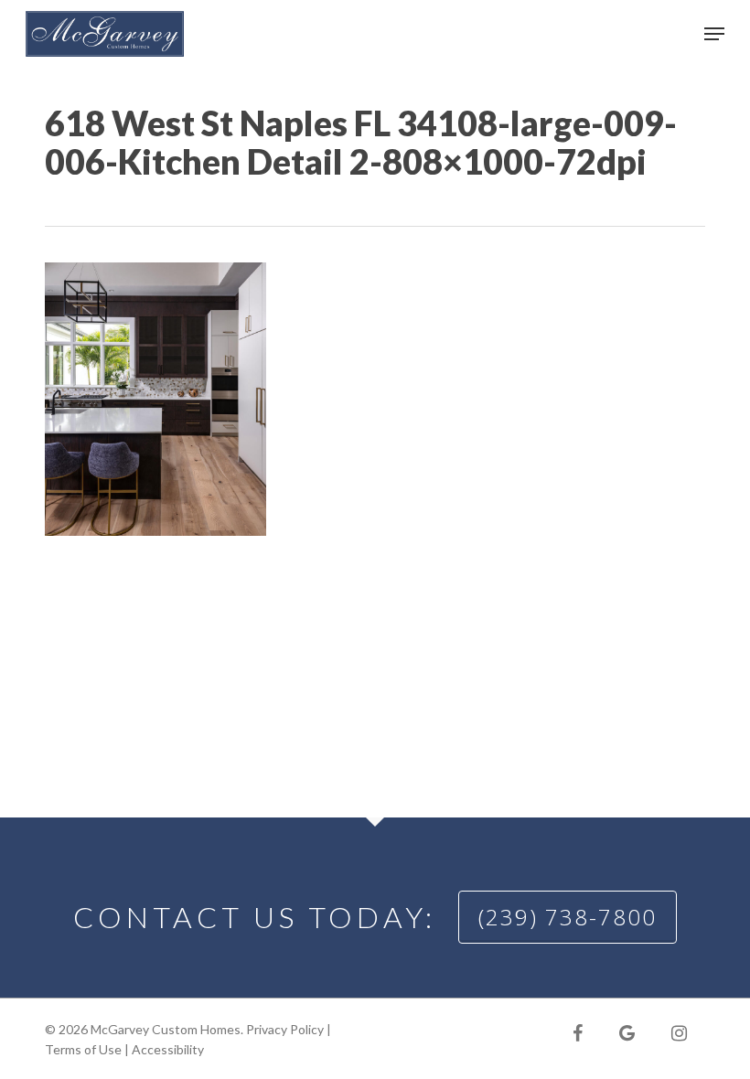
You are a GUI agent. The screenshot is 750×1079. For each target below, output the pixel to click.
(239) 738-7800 (567, 917)
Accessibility (168, 1049)
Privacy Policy (285, 1029)
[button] (714, 34)
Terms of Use (83, 1049)
